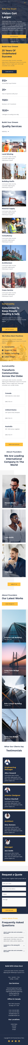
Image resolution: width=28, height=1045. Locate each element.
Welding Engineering (14, 993)
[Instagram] (16, 1041)
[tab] (14, 936)
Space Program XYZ (14, 995)
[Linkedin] (19, 1041)
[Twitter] (12, 1041)
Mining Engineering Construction (14, 989)
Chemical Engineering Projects (14, 988)
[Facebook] (9, 1041)
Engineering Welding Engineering (14, 991)
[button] (14, 36)
